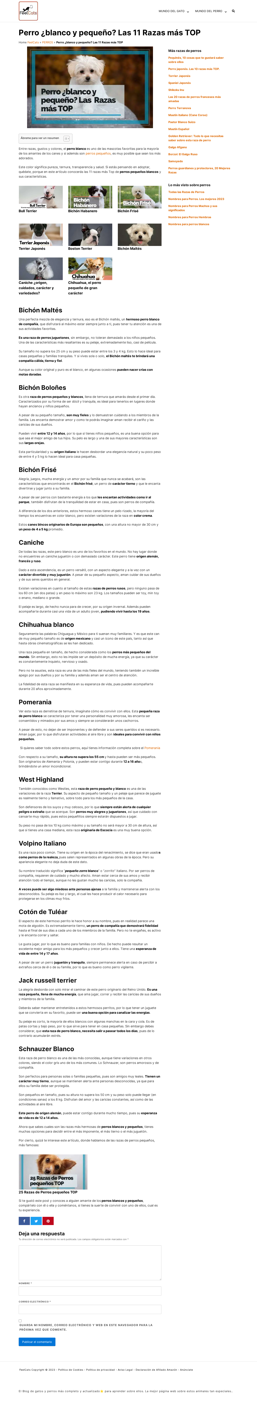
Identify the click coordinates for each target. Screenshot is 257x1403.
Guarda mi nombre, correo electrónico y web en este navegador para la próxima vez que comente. (86, 1327)
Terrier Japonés (179, 76)
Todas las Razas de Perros (186, 192)
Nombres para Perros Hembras (189, 217)
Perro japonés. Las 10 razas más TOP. (194, 69)
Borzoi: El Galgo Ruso (183, 154)
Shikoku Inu (176, 90)
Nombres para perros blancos (188, 224)
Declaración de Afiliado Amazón (156, 1369)
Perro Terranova (179, 108)
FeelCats (33, 42)
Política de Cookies (70, 1369)
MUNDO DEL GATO (171, 11)
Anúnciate (186, 1369)
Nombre (25, 1283)
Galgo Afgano (177, 147)
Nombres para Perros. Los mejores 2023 (196, 199)
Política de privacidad (100, 1369)
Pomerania (152, 748)
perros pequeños (98, 153)
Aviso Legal (125, 1369)
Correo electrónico (35, 1301)
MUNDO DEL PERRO (208, 11)
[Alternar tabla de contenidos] (65, 139)
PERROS (47, 42)
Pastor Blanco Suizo (181, 122)
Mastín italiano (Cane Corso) (188, 115)
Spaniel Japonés (179, 83)
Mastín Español (178, 129)
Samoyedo (175, 161)
